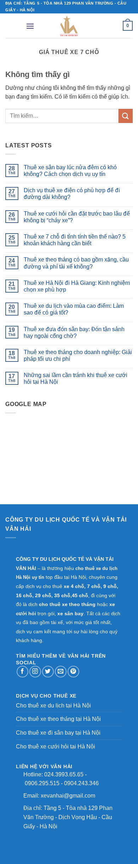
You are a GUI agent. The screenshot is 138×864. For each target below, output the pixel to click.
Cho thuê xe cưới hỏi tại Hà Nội (55, 746)
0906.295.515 (42, 783)
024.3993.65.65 (64, 774)
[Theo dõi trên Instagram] (35, 671)
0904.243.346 (81, 783)
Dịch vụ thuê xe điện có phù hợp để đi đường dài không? (72, 193)
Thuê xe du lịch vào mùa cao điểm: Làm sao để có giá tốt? (74, 309)
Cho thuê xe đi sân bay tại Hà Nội (58, 733)
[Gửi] (126, 116)
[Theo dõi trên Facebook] (22, 671)
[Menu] (30, 26)
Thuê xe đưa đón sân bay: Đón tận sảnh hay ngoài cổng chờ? (74, 332)
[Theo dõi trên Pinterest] (73, 671)
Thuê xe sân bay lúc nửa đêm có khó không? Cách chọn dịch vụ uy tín (70, 170)
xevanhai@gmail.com (68, 796)
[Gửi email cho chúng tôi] (61, 671)
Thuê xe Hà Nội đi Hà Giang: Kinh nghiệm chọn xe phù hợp (77, 286)
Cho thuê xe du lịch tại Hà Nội (53, 706)
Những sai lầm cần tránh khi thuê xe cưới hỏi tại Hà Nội (75, 378)
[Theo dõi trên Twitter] (48, 671)
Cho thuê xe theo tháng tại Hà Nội (58, 719)
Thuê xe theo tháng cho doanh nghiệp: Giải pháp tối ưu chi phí (78, 355)
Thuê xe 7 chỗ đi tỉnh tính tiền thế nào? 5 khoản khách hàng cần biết (75, 240)
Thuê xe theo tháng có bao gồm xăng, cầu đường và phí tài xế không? (76, 263)
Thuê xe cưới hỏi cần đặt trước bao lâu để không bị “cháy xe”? (77, 217)
